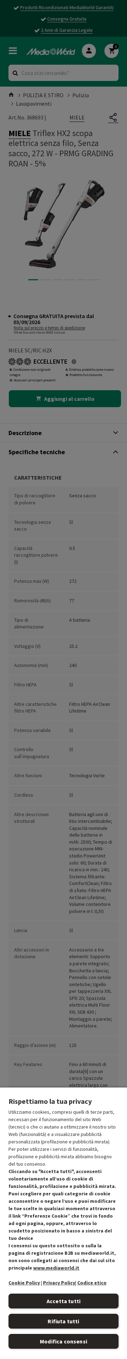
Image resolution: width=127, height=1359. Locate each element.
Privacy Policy (59, 1282)
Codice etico (92, 1282)
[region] (63, 1223)
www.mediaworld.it (56, 1268)
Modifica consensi (63, 1341)
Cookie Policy (24, 1282)
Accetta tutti (63, 1301)
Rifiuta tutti (63, 1321)
